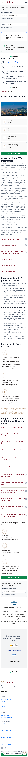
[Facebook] (2, 748)
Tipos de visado (5, 715)
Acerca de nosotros (6, 699)
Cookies (3, 735)
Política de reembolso (6, 737)
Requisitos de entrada (6, 717)
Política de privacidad (6, 732)
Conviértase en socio (6, 724)
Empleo (3, 701)
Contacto (3, 708)
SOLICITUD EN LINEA (14, 153)
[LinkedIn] (5, 748)
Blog (2, 704)
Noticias (3, 706)
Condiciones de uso (6, 730)
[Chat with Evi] (24, 753)
